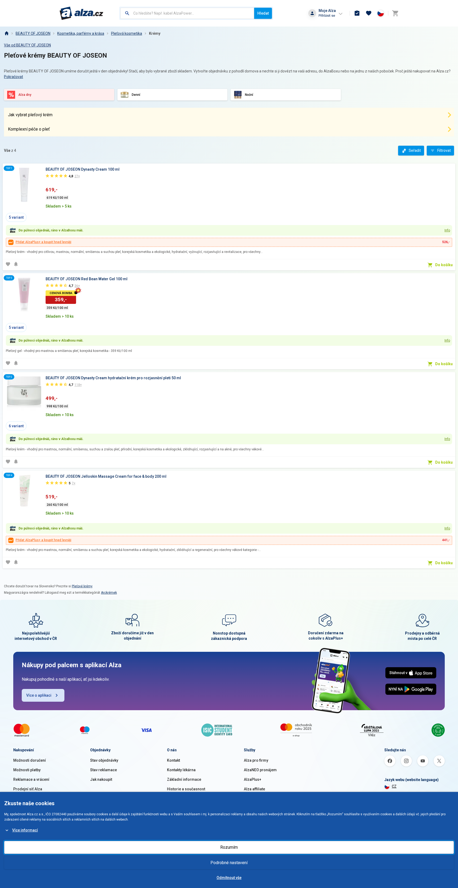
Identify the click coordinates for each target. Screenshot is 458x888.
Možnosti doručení (29, 760)
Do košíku (444, 265)
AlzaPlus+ (252, 779)
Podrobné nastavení (229, 862)
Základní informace (184, 779)
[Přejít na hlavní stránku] (81, 13)
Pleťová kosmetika (126, 33)
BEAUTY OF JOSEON (33, 33)
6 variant (16, 426)
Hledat (263, 13)
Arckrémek (109, 592)
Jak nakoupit (101, 779)
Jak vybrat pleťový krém (30, 114)
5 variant (16, 217)
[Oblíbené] (368, 13)
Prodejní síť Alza (27, 789)
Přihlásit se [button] (327, 16)
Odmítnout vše (229, 878)
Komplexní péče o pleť (29, 129)
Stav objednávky (104, 760)
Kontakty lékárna (181, 770)
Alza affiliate (254, 789)
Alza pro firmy (256, 760)
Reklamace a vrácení (31, 779)
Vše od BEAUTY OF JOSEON (27, 45)
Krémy (154, 33)
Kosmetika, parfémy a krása (80, 33)
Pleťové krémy (82, 586)
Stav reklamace (103, 770)
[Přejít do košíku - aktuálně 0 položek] (395, 13)
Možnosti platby (27, 770)
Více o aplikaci (38, 695)
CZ (394, 786)
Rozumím (229, 847)
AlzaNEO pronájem (260, 770)
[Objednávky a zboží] (357, 13)
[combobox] (187, 13)
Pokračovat (13, 77)
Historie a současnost (186, 789)
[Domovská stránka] (6, 33)
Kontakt (173, 760)
